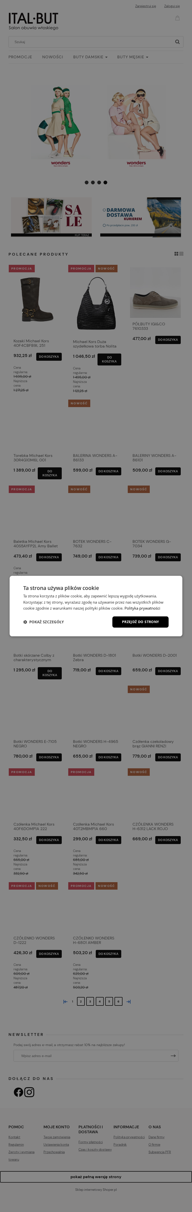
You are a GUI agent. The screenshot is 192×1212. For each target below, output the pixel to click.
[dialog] (96, 606)
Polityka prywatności (142, 608)
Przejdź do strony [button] (140, 621)
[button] (43, 622)
